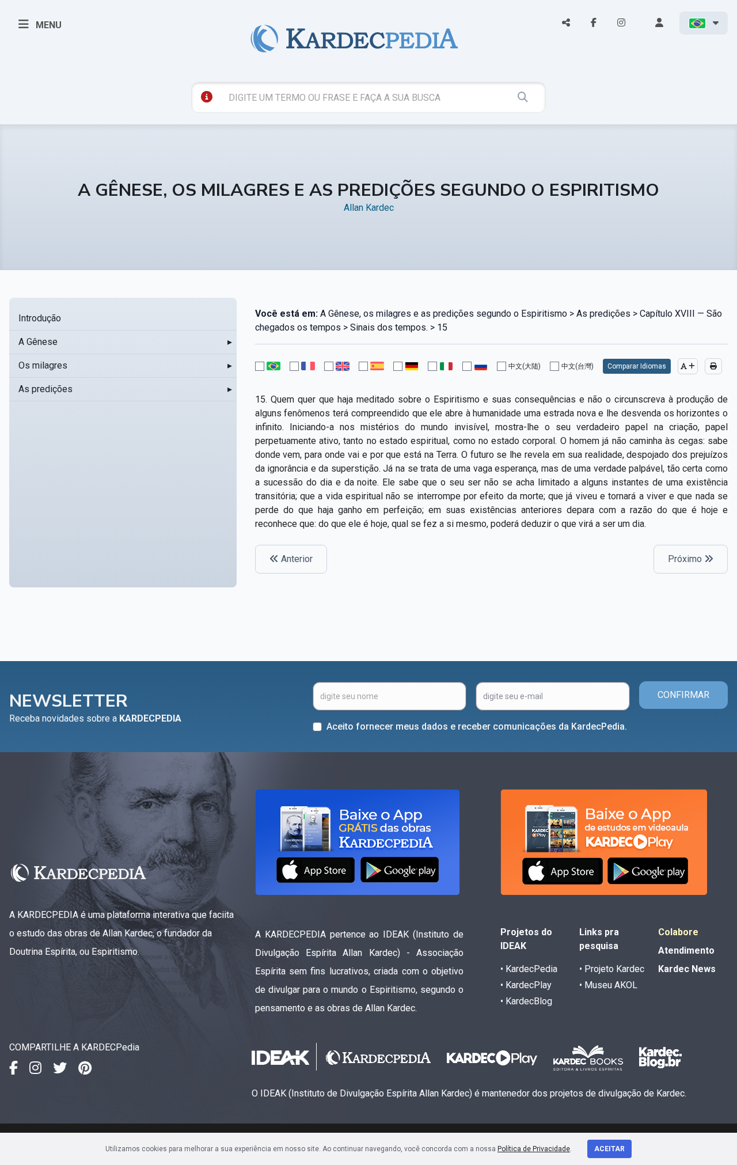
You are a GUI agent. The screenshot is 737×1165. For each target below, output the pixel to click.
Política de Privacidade (533, 1149)
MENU (47, 25)
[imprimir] (713, 366)
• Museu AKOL (608, 985)
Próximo (686, 558)
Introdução (39, 318)
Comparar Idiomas (636, 366)
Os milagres (42, 365)
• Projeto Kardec (611, 968)
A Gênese (38, 341)
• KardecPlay (526, 985)
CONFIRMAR (683, 694)
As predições (45, 389)
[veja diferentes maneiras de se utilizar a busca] (206, 97)
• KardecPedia (528, 968)
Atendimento (686, 950)
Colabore (678, 932)
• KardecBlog (526, 1001)
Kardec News (687, 968)
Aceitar (609, 1149)
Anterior (296, 558)
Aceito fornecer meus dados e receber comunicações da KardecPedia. (476, 726)
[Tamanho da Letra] (688, 366)
